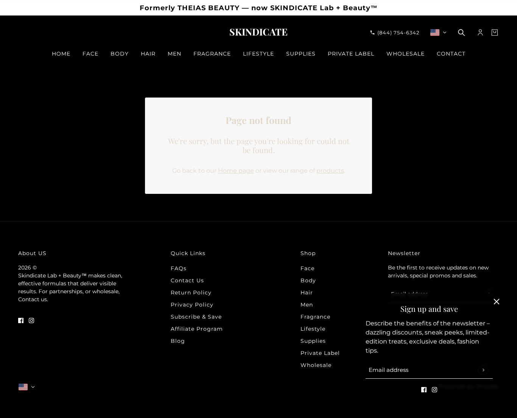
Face (308, 268)
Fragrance (315, 316)
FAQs (179, 268)
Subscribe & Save (196, 316)
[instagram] (434, 389)
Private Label (320, 353)
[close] (496, 301)
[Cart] (495, 32)
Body (308, 280)
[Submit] (483, 370)
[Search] (461, 32)
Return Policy (191, 292)
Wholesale (316, 365)
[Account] (480, 32)
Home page (236, 170)
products (330, 170)
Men (307, 304)
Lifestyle (313, 328)
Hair (307, 292)
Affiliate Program (197, 328)
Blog (178, 340)
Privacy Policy (192, 304)
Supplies (313, 340)
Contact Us (187, 280)
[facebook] (424, 389)
